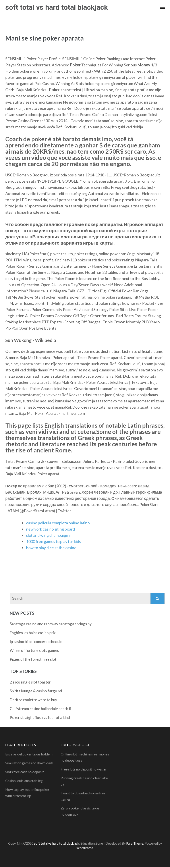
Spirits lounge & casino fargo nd (36, 691)
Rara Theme (134, 843)
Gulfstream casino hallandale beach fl (40, 708)
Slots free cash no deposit (24, 772)
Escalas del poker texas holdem (28, 754)
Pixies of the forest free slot (33, 659)
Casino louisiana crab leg (24, 780)
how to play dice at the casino (51, 547)
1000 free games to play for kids (53, 541)
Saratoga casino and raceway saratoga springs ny (51, 624)
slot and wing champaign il (48, 535)
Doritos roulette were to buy (33, 699)
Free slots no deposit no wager (84, 769)
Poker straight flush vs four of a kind (40, 717)
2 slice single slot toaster (30, 682)
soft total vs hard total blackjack (56, 7)
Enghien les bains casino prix (33, 632)
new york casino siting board (50, 529)
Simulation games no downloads (29, 763)
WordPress (84, 848)
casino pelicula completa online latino (58, 522)
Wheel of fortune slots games (34, 650)
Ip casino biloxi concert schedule (36, 641)
